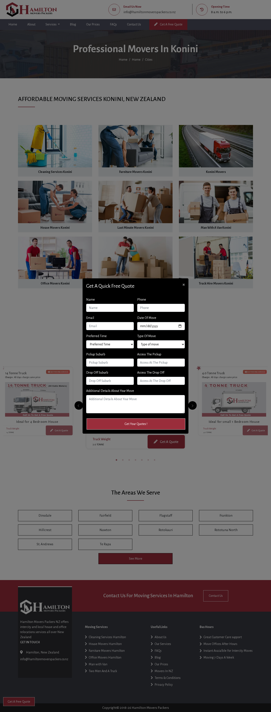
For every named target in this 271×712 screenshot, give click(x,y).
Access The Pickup (149, 354)
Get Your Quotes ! (135, 424)
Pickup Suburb (95, 354)
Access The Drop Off (150, 372)
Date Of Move (146, 318)
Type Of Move (146, 336)
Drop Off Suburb (97, 372)
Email (90, 318)
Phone (141, 299)
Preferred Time (96, 336)
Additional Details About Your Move (110, 390)
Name (90, 299)
